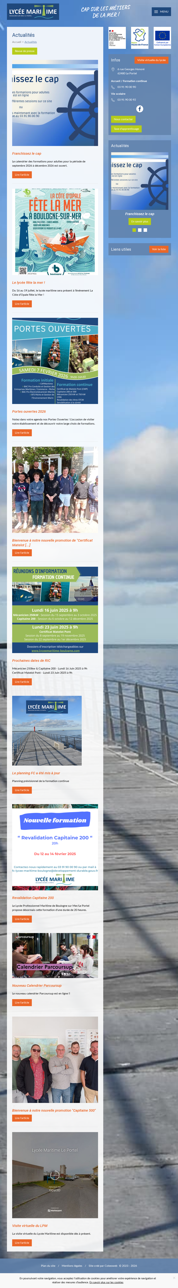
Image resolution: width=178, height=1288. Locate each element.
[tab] (134, 230)
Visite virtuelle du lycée (151, 60)
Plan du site (48, 1265)
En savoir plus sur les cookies (106, 1282)
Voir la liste (159, 249)
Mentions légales (72, 1265)
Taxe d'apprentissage (126, 129)
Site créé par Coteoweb (103, 1265)
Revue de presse (24, 51)
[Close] (174, 1278)
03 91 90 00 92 (127, 99)
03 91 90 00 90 (127, 87)
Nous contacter (123, 119)
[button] (161, 11)
